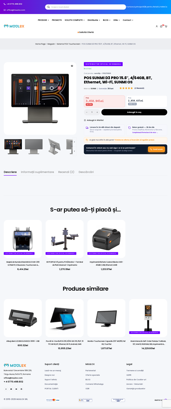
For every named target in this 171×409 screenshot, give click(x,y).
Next (74, 142)
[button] (72, 66)
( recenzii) (139, 88)
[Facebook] (21, 389)
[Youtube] (16, 389)
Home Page (40, 44)
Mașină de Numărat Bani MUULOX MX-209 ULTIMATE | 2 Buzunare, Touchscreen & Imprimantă (22, 265)
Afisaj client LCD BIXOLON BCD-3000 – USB (22, 341)
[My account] (156, 26)
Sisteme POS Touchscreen (68, 44)
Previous (74, 151)
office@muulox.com (13, 378)
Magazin (51, 44)
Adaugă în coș (134, 112)
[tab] (10, 173)
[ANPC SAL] (85, 400)
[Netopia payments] (53, 400)
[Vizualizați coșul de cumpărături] (165, 26)
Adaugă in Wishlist (95, 120)
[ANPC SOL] (118, 400)
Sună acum (158, 149)
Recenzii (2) (66, 172)
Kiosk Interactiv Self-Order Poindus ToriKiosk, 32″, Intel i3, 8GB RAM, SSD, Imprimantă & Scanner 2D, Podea (148, 344)
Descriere (10, 172)
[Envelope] (11, 389)
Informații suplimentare (37, 172)
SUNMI (93, 88)
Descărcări (86, 172)
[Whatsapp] (6, 389)
